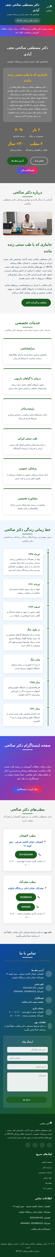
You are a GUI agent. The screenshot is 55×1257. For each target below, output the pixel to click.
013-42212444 (26, 854)
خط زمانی (47, 1178)
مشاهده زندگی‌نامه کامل (36, 302)
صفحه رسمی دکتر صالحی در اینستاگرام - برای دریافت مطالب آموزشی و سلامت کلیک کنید (27, 31)
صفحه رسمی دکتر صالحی (32, 1002)
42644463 (26, 907)
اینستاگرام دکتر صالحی (40, 1229)
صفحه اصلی (47, 1162)
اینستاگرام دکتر (27, 170)
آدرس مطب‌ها (18, 161)
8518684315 (26, 897)
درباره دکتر (47, 1167)
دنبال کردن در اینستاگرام (27, 789)
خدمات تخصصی (45, 1172)
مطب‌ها (48, 1183)
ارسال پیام (26, 1100)
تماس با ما (39, 161)
